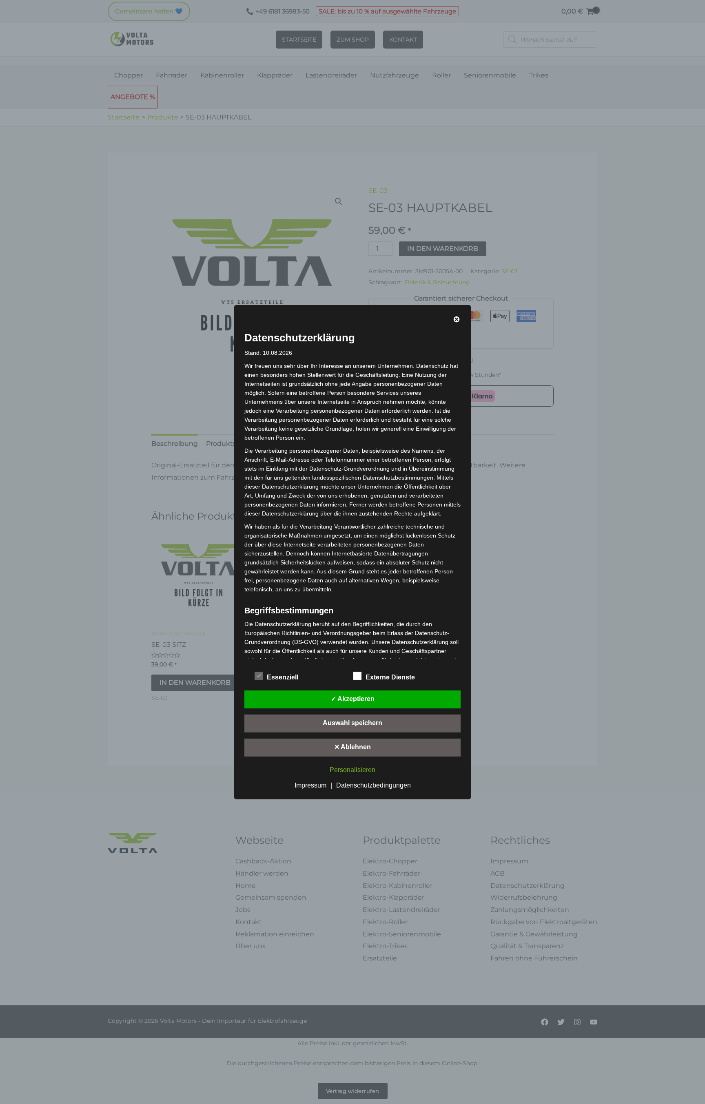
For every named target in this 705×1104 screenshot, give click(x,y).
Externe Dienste (390, 677)
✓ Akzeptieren (353, 698)
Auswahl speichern (352, 722)
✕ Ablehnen (352, 746)
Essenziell (282, 677)
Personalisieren (352, 769)
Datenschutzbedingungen (373, 785)
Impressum (310, 785)
